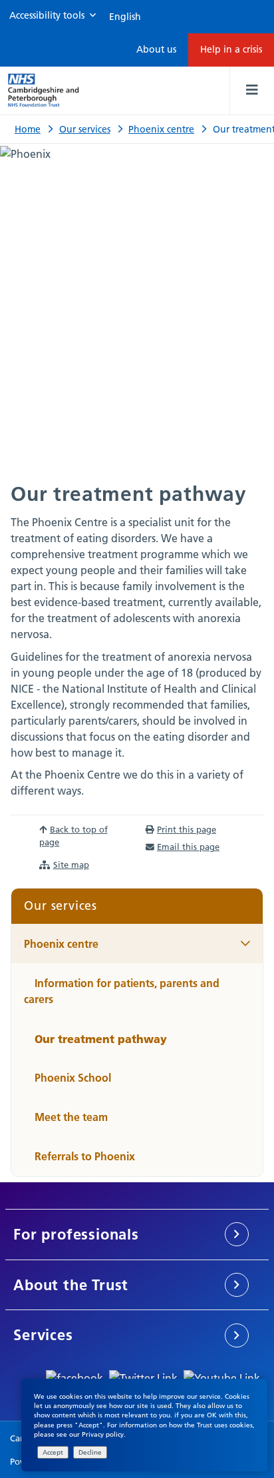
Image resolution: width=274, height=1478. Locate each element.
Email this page (188, 846)
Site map (71, 864)
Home (28, 129)
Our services (84, 129)
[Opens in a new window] (74, 1376)
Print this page (186, 829)
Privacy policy (103, 1434)
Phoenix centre (161, 129)
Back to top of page (73, 835)
